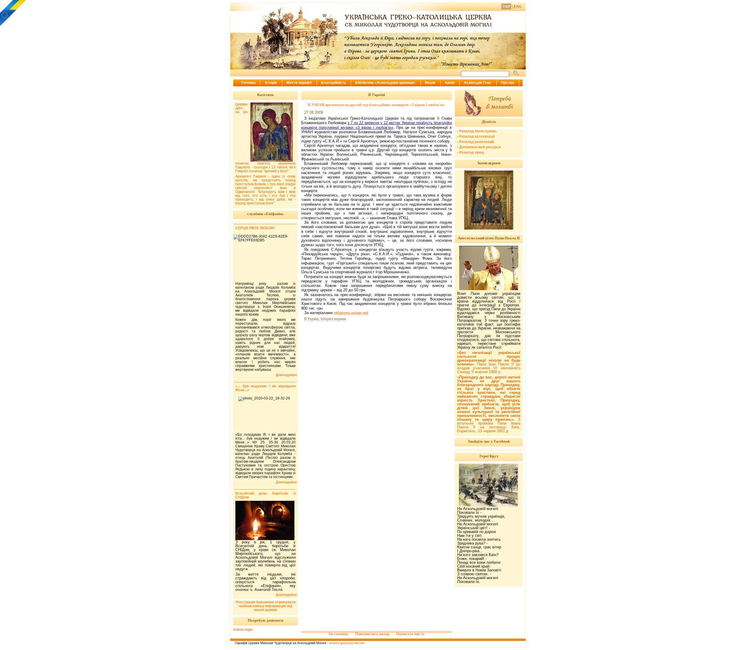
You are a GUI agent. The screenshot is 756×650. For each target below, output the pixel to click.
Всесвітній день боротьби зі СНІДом (265, 495)
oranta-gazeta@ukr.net (346, 643)
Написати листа (410, 634)
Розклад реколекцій (476, 142)
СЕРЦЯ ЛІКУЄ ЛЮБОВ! (255, 228)
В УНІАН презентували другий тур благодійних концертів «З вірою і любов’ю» (376, 105)
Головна (248, 83)
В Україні (311, 319)
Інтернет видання (333, 319)
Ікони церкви (489, 163)
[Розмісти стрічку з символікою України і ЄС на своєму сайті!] (13, 13)
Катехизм (265, 94)
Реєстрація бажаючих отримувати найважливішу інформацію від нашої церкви (266, 606)
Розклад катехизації (476, 136)
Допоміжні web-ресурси (480, 147)
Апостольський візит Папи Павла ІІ (489, 238)
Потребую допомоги (265, 620)
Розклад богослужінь (478, 131)
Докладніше (286, 375)
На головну (338, 634)
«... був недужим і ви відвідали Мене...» (265, 388)
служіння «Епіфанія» (265, 214)
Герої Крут (489, 456)
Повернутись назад (372, 634)
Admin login (243, 630)
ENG (518, 6)
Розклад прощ (471, 152)
